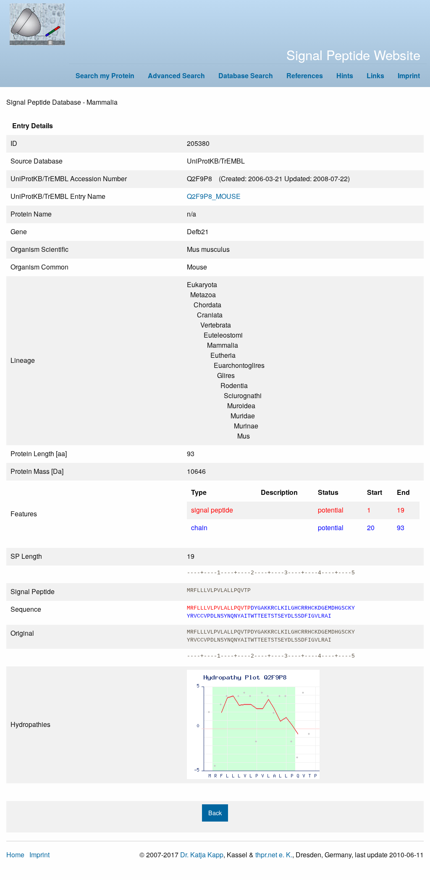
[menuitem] (105, 75)
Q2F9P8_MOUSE (214, 196)
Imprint (409, 75)
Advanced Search (176, 75)
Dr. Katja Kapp (201, 854)
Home (15, 854)
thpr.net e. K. (273, 854)
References (304, 75)
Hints (344, 75)
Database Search (245, 75)
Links (375, 75)
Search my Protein (105, 75)
